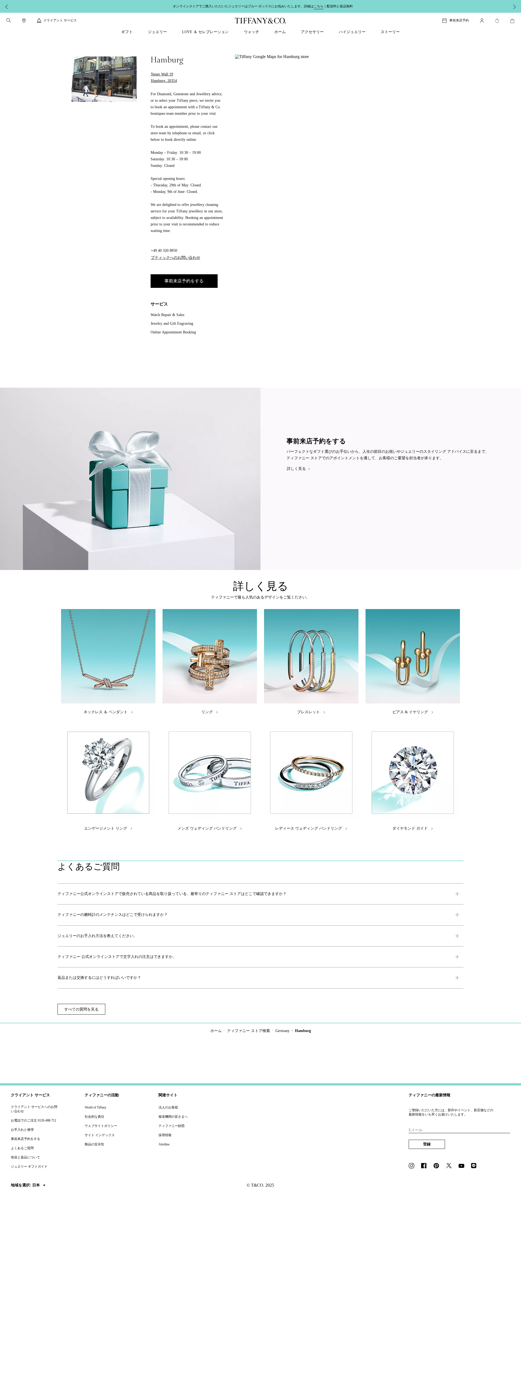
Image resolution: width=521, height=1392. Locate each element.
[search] (9, 20)
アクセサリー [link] (312, 32)
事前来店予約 (459, 20)
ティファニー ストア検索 (248, 1031)
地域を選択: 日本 (26, 1185)
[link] (24, 20)
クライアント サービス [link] (60, 20)
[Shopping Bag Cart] (512, 21)
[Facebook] (425, 1166)
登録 (427, 1144)
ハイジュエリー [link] (352, 32)
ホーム (216, 1031)
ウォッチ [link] (251, 32)
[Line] (475, 1166)
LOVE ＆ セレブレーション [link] (205, 32)
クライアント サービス (30, 1095)
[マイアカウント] (482, 20)
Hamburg (303, 1031)
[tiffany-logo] (260, 20)
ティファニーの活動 (102, 1095)
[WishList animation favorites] (497, 21)
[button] (9, 20)
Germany (282, 1031)
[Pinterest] (438, 1166)
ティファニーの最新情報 (429, 1095)
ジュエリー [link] (157, 32)
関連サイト (167, 1095)
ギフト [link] (127, 32)
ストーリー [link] (390, 32)
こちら (318, 6)
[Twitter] (450, 1166)
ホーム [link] (280, 32)
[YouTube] (463, 1166)
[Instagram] (413, 1166)
